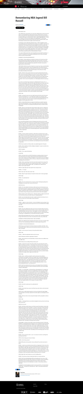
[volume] (18, 6)
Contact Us (34, 384)
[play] (15, 6)
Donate (66, 2)
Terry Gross (21, 24)
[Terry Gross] (17, 374)
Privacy (46, 384)
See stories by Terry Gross (25, 375)
